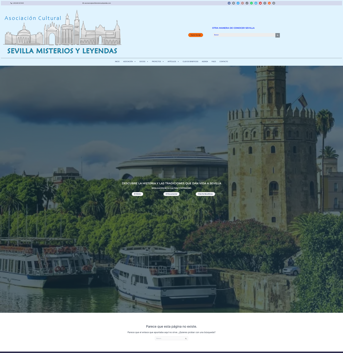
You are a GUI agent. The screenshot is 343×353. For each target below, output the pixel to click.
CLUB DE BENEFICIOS (190, 62)
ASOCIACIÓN (128, 62)
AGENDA (205, 62)
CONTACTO (223, 62)
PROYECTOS (156, 62)
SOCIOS (142, 62)
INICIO (117, 62)
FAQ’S (214, 62)
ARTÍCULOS (172, 62)
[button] (133, 62)
